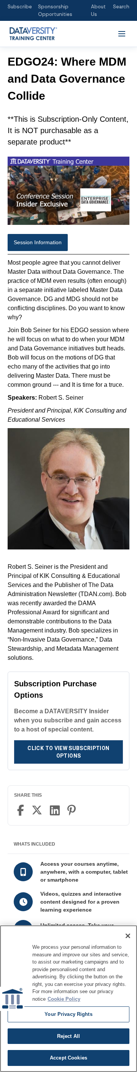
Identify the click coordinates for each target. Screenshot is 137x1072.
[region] (68, 998)
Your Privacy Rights (68, 1014)
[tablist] (68, 244)
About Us (98, 10)
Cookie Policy (64, 999)
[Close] (127, 936)
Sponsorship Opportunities (55, 10)
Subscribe (20, 6)
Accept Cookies (68, 1058)
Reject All (68, 1036)
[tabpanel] (68, 460)
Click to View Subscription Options (68, 752)
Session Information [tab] (38, 242)
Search (121, 6)
